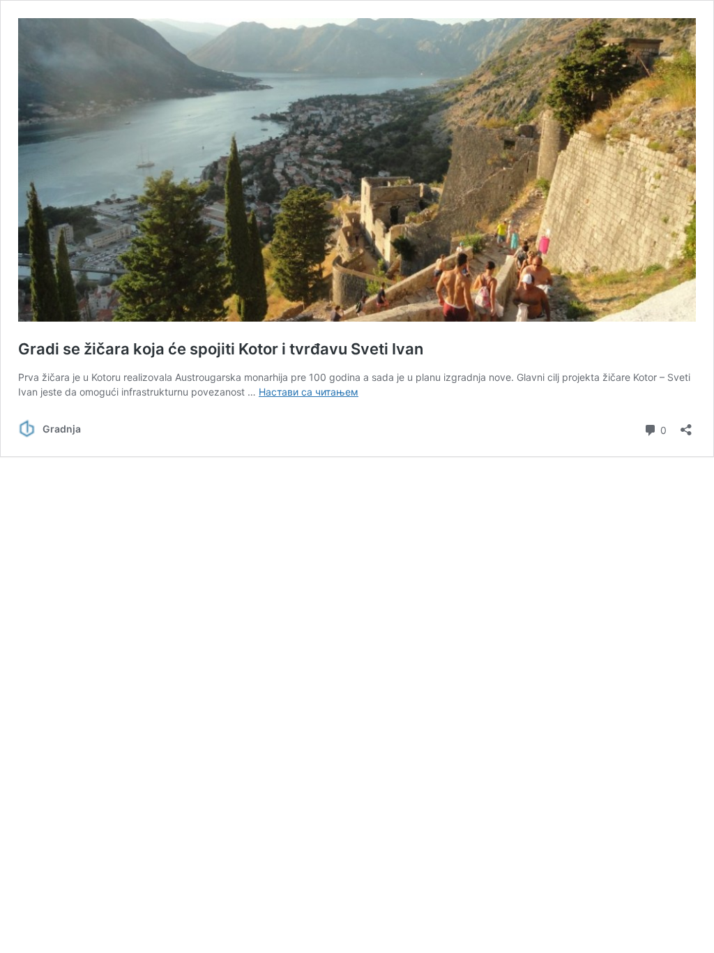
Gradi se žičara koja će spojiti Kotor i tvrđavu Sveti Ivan (220, 349)
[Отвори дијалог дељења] (686, 425)
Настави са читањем (308, 392)
